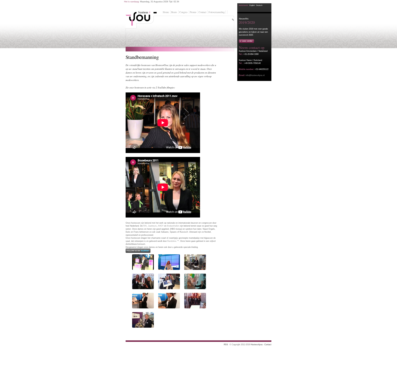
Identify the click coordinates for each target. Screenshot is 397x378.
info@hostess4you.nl (255, 75)
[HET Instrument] (143, 327)
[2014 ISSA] (195, 269)
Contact (202, 12)
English (252, 5)
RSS (226, 344)
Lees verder (247, 41)
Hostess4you (257, 344)
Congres (183, 12)
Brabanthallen (173, 226)
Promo (193, 12)
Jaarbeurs (152, 226)
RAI (145, 226)
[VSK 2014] (195, 288)
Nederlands (243, 5)
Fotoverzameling (217, 12)
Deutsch (259, 5)
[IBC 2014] (143, 269)
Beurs (174, 12)
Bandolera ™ (173, 241)
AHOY (161, 226)
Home (166, 12)
